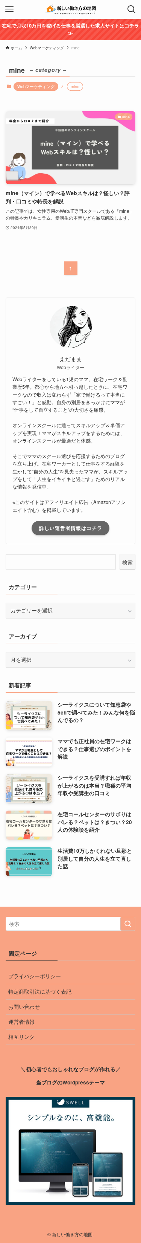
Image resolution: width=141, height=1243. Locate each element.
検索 (127, 562)
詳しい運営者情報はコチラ (70, 528)
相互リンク (21, 1036)
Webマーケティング (36, 86)
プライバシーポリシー (34, 976)
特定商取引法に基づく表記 (39, 991)
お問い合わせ (24, 1006)
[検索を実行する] (127, 924)
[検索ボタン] (131, 9)
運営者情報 (21, 1021)
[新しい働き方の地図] (70, 9)
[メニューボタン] (9, 9)
